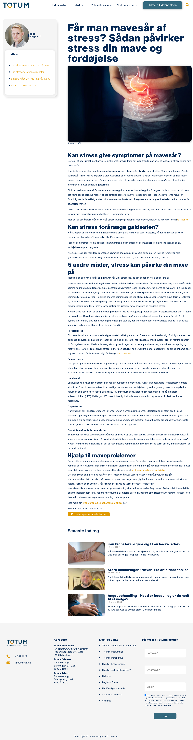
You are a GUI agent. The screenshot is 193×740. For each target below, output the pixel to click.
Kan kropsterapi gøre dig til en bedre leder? (144, 544)
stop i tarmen (124, 353)
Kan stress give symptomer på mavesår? (31, 65)
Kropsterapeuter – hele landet (88, 514)
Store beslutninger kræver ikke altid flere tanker (148, 569)
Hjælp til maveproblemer (23, 85)
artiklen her (183, 220)
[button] (67, 5)
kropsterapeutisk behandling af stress (102, 503)
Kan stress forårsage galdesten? (28, 72)
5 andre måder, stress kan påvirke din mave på (31, 79)
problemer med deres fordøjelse (148, 470)
